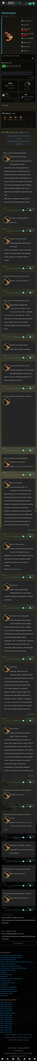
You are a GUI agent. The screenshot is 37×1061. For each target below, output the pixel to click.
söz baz (26, 1040)
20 (9, 915)
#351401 (16, 837)
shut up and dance (16, 483)
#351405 (16, 720)
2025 (10, 66)
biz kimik (7, 1034)
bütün (27, 136)
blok (4, 132)
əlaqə (30, 1034)
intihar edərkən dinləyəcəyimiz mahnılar (16, 300)
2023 (16, 66)
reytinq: (26, 29)
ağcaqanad (14, 585)
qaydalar (7, 1037)
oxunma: (28, 38)
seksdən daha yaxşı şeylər (19, 345)
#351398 (16, 910)
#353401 (16, 337)
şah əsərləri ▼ (15, 136)
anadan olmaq (19, 794)
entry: (25, 25)
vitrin (22, 136)
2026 (7, 66)
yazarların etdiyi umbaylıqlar (19, 616)
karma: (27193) (28, 33)
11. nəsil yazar (27, 20)
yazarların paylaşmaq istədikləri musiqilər (17, 396)
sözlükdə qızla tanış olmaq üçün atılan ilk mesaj (17, 816)
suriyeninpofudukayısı (22, 280)
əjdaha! (4, 208)
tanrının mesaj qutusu (17, 544)
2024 (13, 66)
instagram (13, 1034)
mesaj (20, 210)
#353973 (16, 231)
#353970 (16, 268)
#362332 (16, 210)
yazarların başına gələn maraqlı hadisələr (17, 790)
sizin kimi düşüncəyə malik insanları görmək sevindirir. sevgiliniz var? (18, 826)
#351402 (16, 806)
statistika (14, 1037)
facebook (20, 1034)
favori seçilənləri (20, 141)
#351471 (16, 475)
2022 (19, 66)
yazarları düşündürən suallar (19, 365)
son (9, 136)
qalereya (20, 1040)
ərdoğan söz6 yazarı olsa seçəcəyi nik (16, 276)
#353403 (16, 292)
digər (32, 2)
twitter (26, 1034)
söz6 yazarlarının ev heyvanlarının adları (16, 869)
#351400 (16, 861)
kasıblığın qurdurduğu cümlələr (20, 845)
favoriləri (11, 141)
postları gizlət (25, 132)
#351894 (16, 388)
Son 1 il (3, 66)
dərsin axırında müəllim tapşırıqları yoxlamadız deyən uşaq (14, 154)
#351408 (16, 608)
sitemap (20, 1037)
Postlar (18, 138)
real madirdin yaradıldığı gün (24, 466)
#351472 (16, 450)
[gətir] (30, 3)
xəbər (25, 1037)
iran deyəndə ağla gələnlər (19, 218)
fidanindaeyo (8, 13)
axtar (29, 1037)
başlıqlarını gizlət (13, 132)
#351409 (16, 577)
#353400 (16, 358)
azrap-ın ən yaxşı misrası (18, 239)
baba (15, 222)
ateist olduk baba (15, 569)
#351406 (16, 659)
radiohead (13, 667)
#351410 (16, 536)
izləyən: (26, 50)
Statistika (6, 105)
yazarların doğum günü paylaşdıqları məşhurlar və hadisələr (15, 460)
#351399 (16, 885)
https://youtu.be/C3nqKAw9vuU (19, 898)
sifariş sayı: (27, 42)
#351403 (16, 782)
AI (34, 58)
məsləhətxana (12, 1040)
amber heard (14, 728)
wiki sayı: (26, 46)
